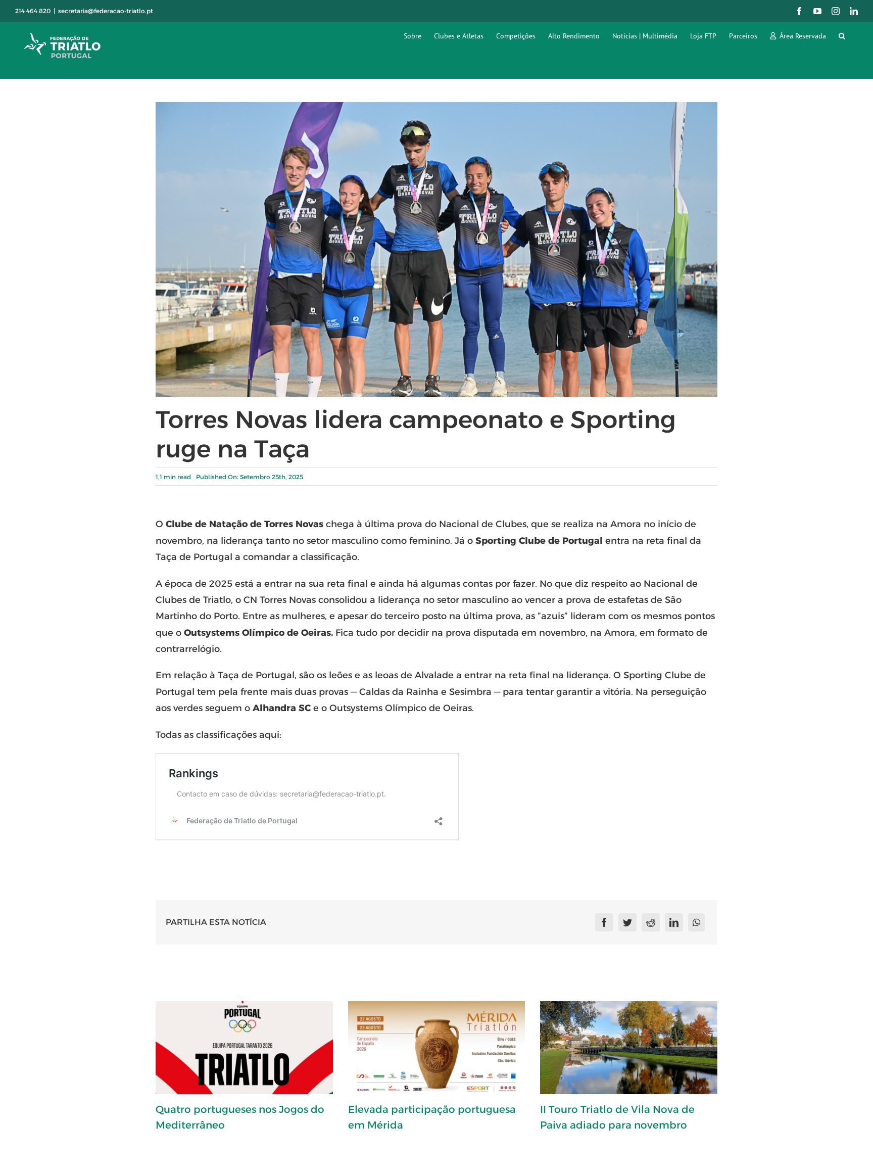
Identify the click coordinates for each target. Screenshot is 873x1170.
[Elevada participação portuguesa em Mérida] (436, 1047)
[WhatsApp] (696, 922)
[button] (842, 36)
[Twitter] (627, 922)
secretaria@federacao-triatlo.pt (105, 11)
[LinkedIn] (674, 922)
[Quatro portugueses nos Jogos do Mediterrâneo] (244, 1047)
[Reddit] (650, 922)
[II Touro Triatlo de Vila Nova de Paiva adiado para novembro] (628, 1047)
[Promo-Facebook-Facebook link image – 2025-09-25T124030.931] (436, 106)
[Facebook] (604, 922)
